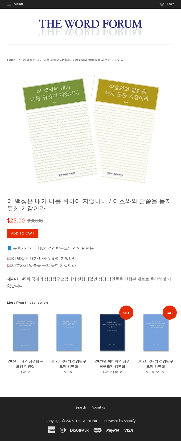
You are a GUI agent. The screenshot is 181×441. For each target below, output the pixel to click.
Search (80, 407)
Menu (18, 4)
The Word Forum (89, 420)
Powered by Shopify (120, 420)
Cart (170, 4)
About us (99, 407)
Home (11, 60)
